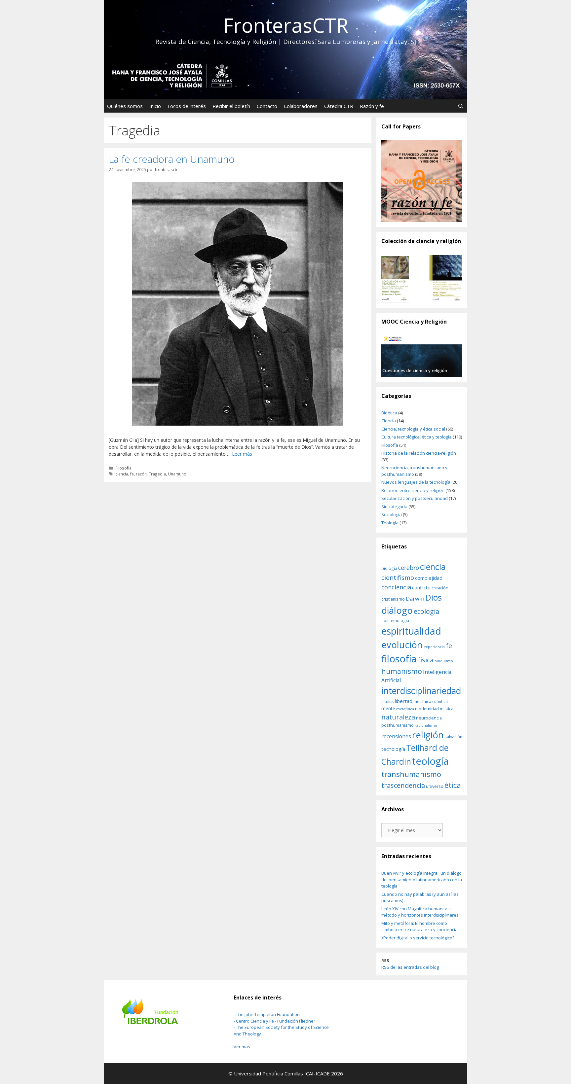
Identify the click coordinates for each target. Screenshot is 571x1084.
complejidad (428, 578)
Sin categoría (394, 506)
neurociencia (429, 718)
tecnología (393, 749)
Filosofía (123, 468)
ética (452, 785)
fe (132, 473)
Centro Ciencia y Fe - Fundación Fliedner (275, 1021)
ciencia (121, 473)
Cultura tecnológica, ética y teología (416, 437)
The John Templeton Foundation (268, 1014)
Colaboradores (301, 106)
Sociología (391, 514)
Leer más (242, 454)
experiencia (434, 647)
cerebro (408, 568)
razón (141, 473)
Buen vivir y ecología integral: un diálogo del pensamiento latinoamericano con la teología (421, 879)
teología (430, 761)
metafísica (405, 709)
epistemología (395, 620)
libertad (403, 701)
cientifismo (397, 577)
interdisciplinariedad (421, 691)
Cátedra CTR (338, 106)
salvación (453, 736)
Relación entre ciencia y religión (412, 490)
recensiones (396, 736)
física (426, 659)
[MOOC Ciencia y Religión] (421, 356)
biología (389, 568)
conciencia (396, 587)
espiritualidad (411, 631)
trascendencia (403, 785)
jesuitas (387, 701)
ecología (426, 611)
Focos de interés (187, 106)
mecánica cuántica (430, 701)
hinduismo (444, 661)
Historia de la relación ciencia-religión (418, 453)
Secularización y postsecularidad (414, 498)
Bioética (389, 413)
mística (446, 708)
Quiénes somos (125, 106)
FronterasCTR (285, 25)
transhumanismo (411, 774)
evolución (402, 645)
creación (440, 588)
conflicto (421, 587)
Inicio (155, 106)
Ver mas (242, 1047)
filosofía (399, 658)
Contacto (267, 106)
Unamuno (177, 473)
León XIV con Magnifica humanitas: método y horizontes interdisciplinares (420, 912)
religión (427, 735)
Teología (390, 523)
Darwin (415, 598)
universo (434, 786)
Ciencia (388, 421)
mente (388, 708)
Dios (433, 597)
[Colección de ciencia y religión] (421, 279)
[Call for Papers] (421, 181)
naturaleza (398, 716)
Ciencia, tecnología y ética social (413, 429)
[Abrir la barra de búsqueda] (460, 106)
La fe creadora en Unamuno (172, 159)
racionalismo (426, 725)
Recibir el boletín (231, 106)
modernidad (427, 708)
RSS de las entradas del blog (410, 967)
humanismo (401, 671)
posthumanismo (397, 725)
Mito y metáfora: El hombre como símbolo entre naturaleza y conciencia (419, 926)
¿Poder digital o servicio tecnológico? (417, 938)
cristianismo (393, 599)
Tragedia (157, 473)
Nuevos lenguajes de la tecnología (415, 482)
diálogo (397, 610)
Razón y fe (372, 106)
